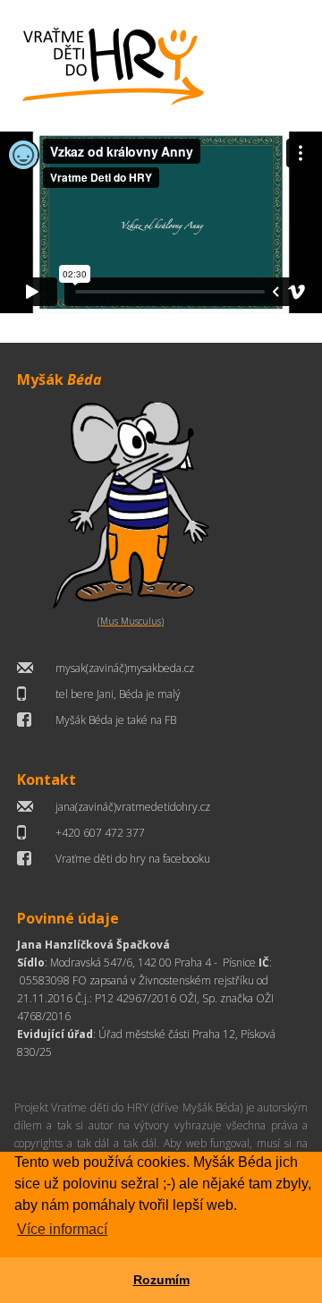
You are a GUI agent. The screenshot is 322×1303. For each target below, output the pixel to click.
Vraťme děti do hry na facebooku (132, 858)
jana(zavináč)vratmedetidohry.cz (132, 806)
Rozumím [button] (161, 1280)
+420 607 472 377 (100, 832)
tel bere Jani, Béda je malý (118, 694)
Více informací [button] (62, 1229)
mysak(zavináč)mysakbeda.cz (124, 668)
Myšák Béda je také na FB (115, 720)
